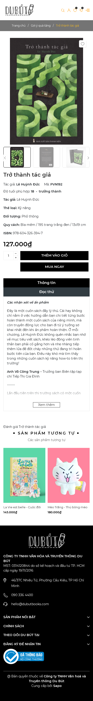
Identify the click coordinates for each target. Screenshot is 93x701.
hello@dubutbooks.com (30, 604)
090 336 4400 (22, 595)
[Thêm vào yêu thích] (82, 43)
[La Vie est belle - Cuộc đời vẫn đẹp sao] (24, 475)
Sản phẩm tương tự (46, 433)
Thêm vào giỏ (54, 255)
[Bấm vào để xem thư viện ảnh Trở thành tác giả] (46, 91)
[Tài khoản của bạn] (69, 10)
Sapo (57, 686)
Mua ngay (54, 266)
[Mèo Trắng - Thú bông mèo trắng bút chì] (69, 475)
